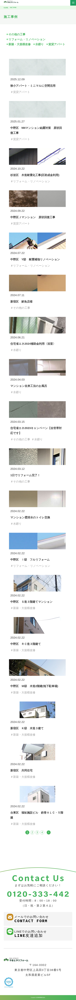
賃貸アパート (56, 44)
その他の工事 (17, 34)
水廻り (39, 44)
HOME (6, 7)
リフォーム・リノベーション (27, 39)
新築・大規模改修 (20, 44)
